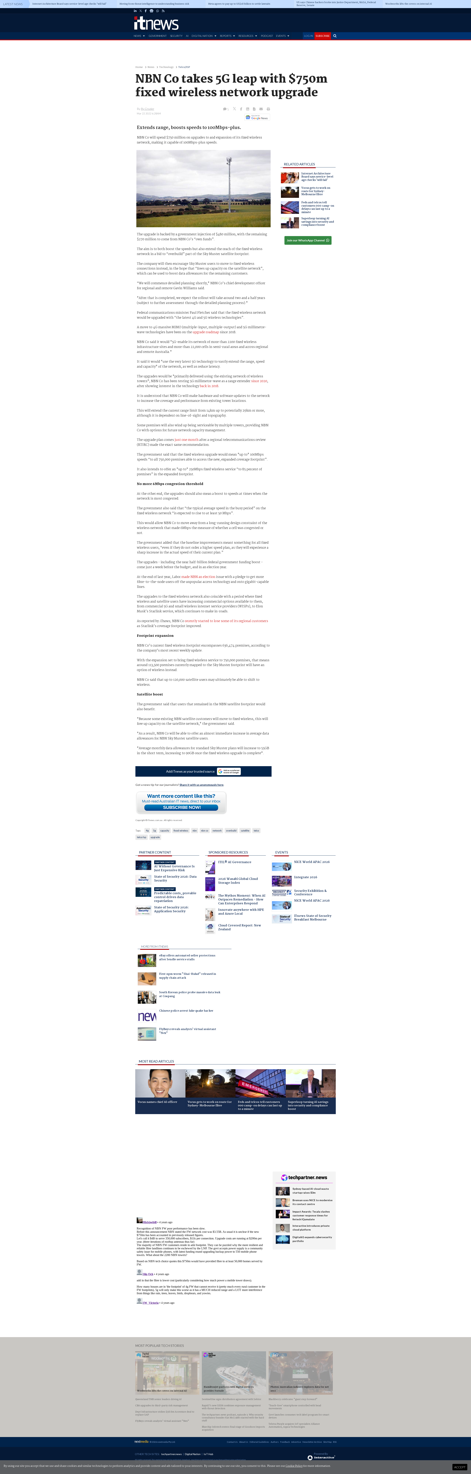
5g (154, 830)
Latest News (13, 4)
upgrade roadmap (206, 332)
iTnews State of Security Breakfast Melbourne (312, 918)
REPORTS (225, 35)
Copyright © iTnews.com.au (148, 820)
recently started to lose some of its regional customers (226, 621)
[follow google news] (151, 11)
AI (187, 35)
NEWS (137, 35)
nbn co (204, 830)
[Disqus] (201, 1166)
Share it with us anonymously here (202, 784)
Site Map (327, 1442)
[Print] (267, 109)
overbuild (231, 830)
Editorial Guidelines (259, 1442)
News (151, 67)
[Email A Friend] (261, 109)
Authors (275, 1442)
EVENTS (281, 35)
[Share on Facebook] (241, 109)
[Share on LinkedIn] (248, 109)
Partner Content (155, 852)
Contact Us (232, 1442)
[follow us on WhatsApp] (157, 11)
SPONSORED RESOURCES (228, 852)
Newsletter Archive (312, 1442)
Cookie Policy (294, 1466)
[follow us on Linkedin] (135, 11)
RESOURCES (245, 35)
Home (139, 67)
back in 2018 (209, 386)
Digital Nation (193, 1454)
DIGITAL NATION (202, 35)
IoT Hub (208, 1454)
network (217, 830)
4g (147, 830)
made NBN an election (198, 577)
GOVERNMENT (158, 35)
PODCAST (267, 35)
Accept (459, 1467)
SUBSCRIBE (323, 35)
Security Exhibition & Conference (310, 893)
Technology (166, 67)
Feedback (285, 1442)
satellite (245, 830)
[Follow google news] (256, 117)
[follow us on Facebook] (145, 11)
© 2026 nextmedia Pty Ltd (162, 1442)
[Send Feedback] (254, 109)
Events (281, 852)
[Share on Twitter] (234, 109)
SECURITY (176, 35)
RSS (335, 1442)
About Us (243, 1442)
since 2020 (259, 381)
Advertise (296, 1442)
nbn (195, 830)
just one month (187, 440)
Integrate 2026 (305, 878)
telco (256, 830)
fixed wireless (181, 830)
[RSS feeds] (163, 11)
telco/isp (141, 837)
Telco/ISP (184, 67)
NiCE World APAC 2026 (312, 862)
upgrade (155, 837)
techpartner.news (171, 1454)
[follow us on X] (140, 11)
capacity (164, 830)
